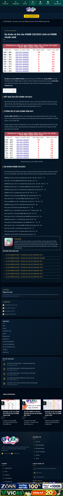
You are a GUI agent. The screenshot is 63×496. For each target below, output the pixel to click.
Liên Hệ (36, 458)
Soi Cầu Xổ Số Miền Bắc (10, 30)
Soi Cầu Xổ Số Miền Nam (8, 344)
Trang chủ (5, 2)
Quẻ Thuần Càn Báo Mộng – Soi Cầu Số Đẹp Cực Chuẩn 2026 (21, 373)
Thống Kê (5, 349)
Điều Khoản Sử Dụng (39, 448)
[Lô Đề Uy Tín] (11, 440)
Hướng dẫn (16, 2)
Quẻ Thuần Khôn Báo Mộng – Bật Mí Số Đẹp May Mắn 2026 (21, 368)
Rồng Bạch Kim (6, 336)
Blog (4, 325)
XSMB (32, 2)
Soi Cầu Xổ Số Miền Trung (9, 347)
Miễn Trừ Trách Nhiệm (39, 451)
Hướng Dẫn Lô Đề (7, 331)
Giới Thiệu (37, 441)
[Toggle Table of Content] (13, 90)
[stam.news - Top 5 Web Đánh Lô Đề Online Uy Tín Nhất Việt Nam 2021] (31, 9)
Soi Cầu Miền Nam (7, 481)
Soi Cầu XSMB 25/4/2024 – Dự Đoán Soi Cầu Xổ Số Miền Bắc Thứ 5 (24, 267)
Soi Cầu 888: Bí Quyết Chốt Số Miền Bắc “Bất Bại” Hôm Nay (20, 378)
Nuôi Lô (4, 333)
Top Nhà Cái (5, 352)
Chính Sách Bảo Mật (39, 445)
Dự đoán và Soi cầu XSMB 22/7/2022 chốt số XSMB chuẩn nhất (11, 413)
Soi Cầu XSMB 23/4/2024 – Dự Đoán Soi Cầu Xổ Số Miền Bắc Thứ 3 (24, 273)
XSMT (48, 2)
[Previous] (3, 411)
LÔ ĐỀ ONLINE (7, 21)
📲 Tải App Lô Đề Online (31, 16)
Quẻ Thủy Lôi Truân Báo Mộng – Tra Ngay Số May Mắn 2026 (21, 363)
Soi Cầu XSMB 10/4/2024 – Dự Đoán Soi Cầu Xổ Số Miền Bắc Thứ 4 (33, 413)
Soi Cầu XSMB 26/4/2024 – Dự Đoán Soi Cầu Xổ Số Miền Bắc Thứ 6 (24, 264)
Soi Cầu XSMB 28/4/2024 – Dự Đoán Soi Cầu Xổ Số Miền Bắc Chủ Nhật (25, 258)
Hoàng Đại (16, 41)
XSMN (40, 2)
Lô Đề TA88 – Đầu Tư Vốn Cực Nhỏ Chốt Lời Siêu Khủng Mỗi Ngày (22, 382)
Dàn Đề (4, 328)
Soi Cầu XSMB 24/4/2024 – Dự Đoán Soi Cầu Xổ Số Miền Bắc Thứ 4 (24, 270)
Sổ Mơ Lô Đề (6, 339)
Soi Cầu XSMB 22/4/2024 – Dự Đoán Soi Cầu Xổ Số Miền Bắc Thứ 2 (24, 277)
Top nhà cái (57, 2)
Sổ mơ (25, 2)
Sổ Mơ (5, 471)
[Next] (59, 411)
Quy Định (36, 455)
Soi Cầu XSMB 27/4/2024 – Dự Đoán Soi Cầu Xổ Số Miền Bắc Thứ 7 (24, 261)
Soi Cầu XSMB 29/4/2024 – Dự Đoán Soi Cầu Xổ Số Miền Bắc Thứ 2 (24, 255)
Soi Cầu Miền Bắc (7, 478)
